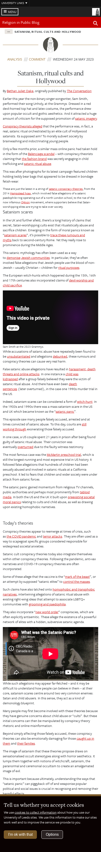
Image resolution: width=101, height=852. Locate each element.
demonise (13, 257)
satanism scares (15, 234)
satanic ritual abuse (37, 163)
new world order (46, 611)
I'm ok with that (20, 834)
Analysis (14, 59)
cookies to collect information (36, 812)
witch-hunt (85, 401)
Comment (37, 59)
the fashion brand (34, 158)
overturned (25, 446)
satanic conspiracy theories (66, 189)
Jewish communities (35, 257)
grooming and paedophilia (47, 604)
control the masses (76, 581)
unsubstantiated (18, 356)
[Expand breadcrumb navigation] (9, 31)
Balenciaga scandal (41, 153)
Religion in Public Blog (20, 22)
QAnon (25, 202)
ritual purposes (68, 267)
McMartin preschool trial (64, 454)
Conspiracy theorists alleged (22, 126)
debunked (60, 356)
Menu (12, 11)
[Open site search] (96, 24)
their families (26, 743)
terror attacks (52, 536)
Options (52, 834)
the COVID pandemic (21, 536)
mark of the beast (77, 576)
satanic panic (65, 411)
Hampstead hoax (20, 193)
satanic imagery (86, 118)
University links (12, 3)
